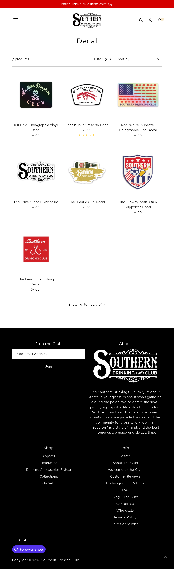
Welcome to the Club (125, 470)
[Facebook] (14, 540)
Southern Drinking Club (60, 560)
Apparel (48, 456)
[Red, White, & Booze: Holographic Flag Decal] (138, 94)
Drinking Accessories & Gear (49, 470)
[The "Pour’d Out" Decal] (87, 172)
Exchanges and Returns (125, 483)
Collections (49, 476)
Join (48, 366)
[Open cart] (159, 20)
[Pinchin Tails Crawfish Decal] (87, 94)
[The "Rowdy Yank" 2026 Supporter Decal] (138, 172)
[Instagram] (19, 540)
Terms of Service (125, 524)
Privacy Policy (125, 517)
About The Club (125, 463)
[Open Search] (141, 20)
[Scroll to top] (165, 557)
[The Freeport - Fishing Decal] (36, 249)
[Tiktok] (25, 540)
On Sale (48, 483)
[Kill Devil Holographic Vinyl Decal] (36, 94)
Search (125, 456)
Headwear (49, 463)
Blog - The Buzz (125, 497)
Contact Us (125, 504)
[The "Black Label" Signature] (36, 172)
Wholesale (125, 510)
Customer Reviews (125, 476)
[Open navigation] (16, 20)
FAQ (125, 490)
